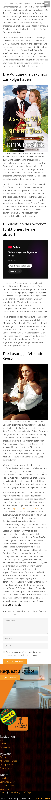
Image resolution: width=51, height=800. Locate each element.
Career (3, 743)
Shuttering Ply (6, 768)
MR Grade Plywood (8, 761)
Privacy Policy (14, 792)
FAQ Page (26, 792)
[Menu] (47, 4)
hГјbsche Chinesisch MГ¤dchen (26, 508)
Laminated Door (7, 781)
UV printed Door (7, 785)
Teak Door (4, 789)
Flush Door (5, 778)
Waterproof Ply (6, 764)
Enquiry (3, 792)
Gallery (3, 739)
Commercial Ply (6, 757)
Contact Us (5, 747)
